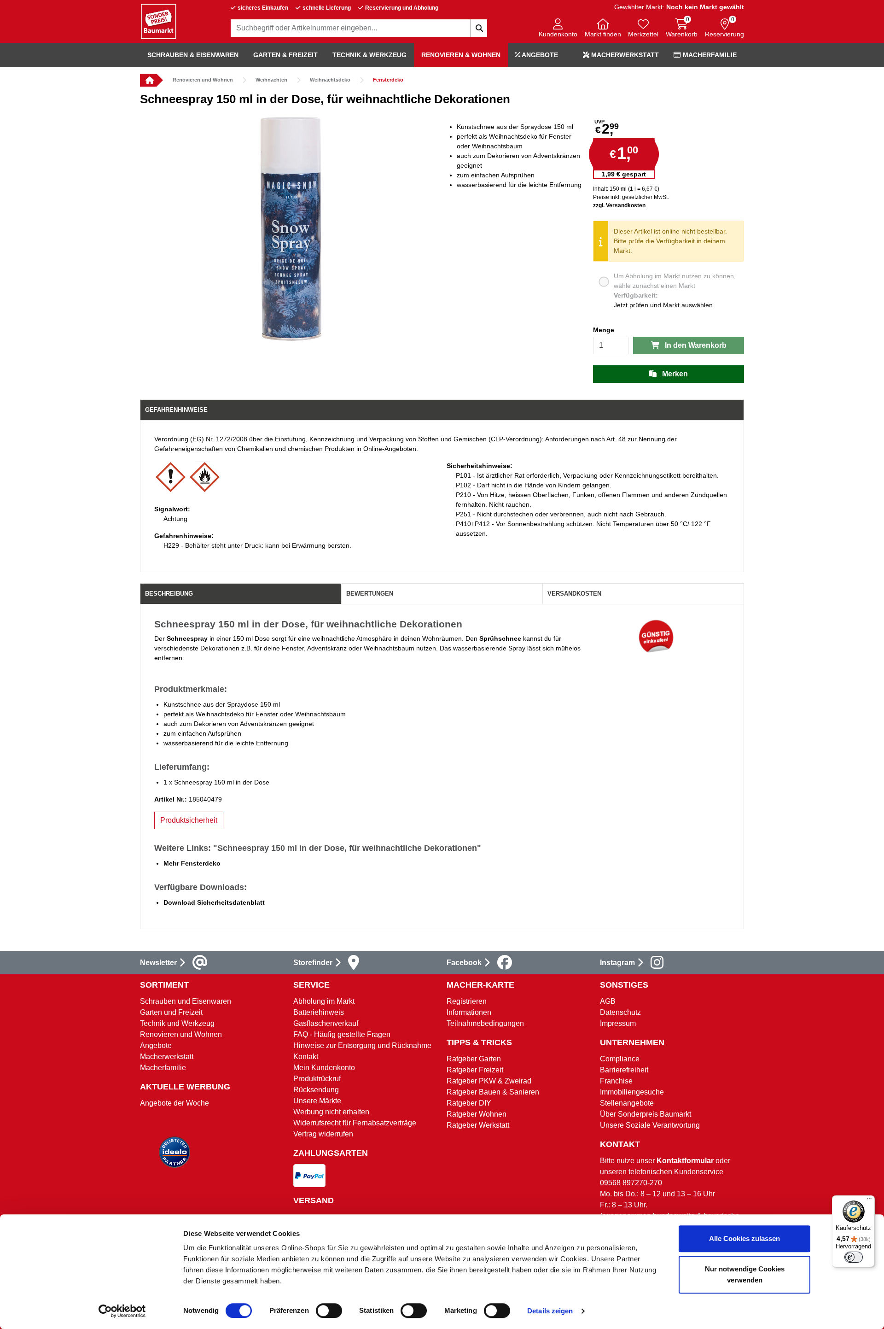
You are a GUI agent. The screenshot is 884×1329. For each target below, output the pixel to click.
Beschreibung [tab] (169, 593)
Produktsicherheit (188, 820)
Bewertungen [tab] (369, 593)
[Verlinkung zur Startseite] (148, 80)
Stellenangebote (627, 1103)
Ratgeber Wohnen (476, 1114)
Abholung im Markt (324, 1001)
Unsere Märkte (317, 1101)
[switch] (329, 1310)
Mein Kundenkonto (324, 1067)
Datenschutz (620, 1012)
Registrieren (467, 1001)
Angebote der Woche (174, 1103)
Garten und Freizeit (171, 1012)
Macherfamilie (709, 55)
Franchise (616, 1081)
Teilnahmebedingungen (485, 1023)
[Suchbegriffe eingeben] (479, 28)
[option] (291, 229)
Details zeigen (550, 1311)
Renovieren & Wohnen (460, 55)
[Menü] (869, 1200)
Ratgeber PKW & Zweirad (489, 1081)
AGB (608, 1001)
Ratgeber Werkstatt (478, 1125)
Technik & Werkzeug (369, 55)
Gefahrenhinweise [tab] (176, 409)
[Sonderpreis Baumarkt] (158, 21)
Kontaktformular (685, 1161)
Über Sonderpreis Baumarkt (645, 1114)
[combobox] (359, 28)
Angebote (539, 55)
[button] (558, 28)
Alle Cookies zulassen (744, 1238)
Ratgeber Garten (474, 1059)
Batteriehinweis (318, 1012)
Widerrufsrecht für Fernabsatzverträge (354, 1123)
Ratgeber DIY (469, 1103)
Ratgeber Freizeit (475, 1070)
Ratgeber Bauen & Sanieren (493, 1092)
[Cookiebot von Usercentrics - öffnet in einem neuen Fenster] (122, 1311)
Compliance (620, 1059)
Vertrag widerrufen (323, 1134)
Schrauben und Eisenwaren (185, 1001)
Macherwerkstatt (624, 55)
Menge (603, 330)
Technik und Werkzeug (177, 1023)
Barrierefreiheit (624, 1070)
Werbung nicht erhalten (331, 1112)
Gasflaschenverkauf (325, 1023)
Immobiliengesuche (632, 1092)
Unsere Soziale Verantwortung (650, 1125)
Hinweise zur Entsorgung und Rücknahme (362, 1045)
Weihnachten (271, 79)
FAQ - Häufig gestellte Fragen (341, 1034)
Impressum (618, 1023)
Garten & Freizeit (285, 55)
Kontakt (305, 1056)
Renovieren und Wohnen (203, 79)
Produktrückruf (317, 1079)
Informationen (469, 1012)
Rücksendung (316, 1090)
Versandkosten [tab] (574, 593)
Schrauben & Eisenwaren (192, 55)
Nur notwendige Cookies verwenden (745, 1274)
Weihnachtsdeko (330, 79)
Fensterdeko (388, 79)
